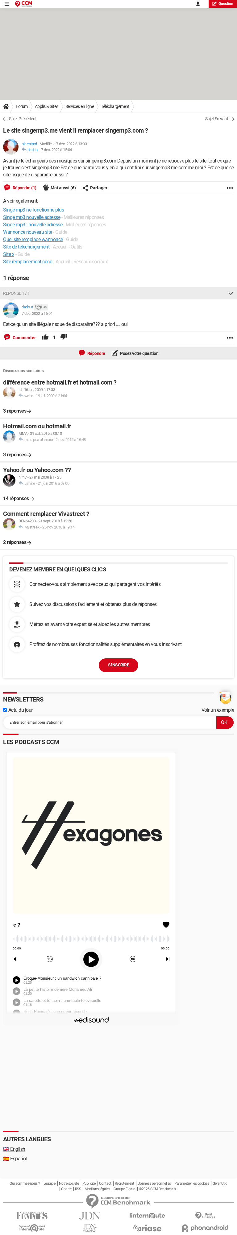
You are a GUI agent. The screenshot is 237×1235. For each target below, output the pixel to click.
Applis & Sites (46, 106)
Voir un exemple (218, 710)
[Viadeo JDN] (89, 1228)
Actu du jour (20, 710)
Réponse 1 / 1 (16, 293)
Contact (105, 1183)
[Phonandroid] (205, 1228)
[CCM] (23, 4)
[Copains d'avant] (32, 1228)
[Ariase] (147, 1228)
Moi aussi (63, 187)
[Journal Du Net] (89, 1216)
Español (15, 1159)
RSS (78, 1189)
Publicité (89, 1183)
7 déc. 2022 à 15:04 (56, 149)
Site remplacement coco (27, 262)
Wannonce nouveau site (27, 232)
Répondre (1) (24, 187)
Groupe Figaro (124, 1189)
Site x (8, 254)
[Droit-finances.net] (205, 1216)
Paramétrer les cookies (191, 1183)
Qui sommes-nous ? (25, 1183)
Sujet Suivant (216, 118)
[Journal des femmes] (32, 1216)
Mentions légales (97, 1189)
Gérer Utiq (220, 1183)
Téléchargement (115, 106)
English (14, 1149)
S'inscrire (118, 664)
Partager (98, 187)
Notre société (69, 1183)
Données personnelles (154, 1183)
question (225, 4)
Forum (22, 106)
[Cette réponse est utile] (45, 337)
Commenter (24, 337)
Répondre (95, 353)
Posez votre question (139, 353)
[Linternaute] (147, 1216)
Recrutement (124, 1183)
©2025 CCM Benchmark (157, 1189)
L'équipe (49, 1183)
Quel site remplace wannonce (33, 239)
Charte (66, 1189)
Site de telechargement (26, 247)
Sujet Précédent (23, 118)
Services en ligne (79, 106)
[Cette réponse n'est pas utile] (64, 337)
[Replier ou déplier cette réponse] (231, 293)
